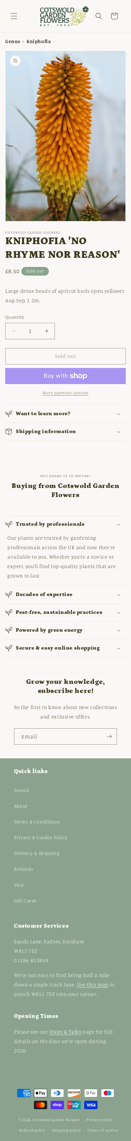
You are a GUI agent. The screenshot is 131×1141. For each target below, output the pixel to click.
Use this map (93, 984)
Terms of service (102, 1130)
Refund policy (32, 1130)
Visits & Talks (65, 1031)
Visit (19, 885)
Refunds (23, 869)
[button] (14, 16)
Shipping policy (66, 1130)
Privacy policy (99, 1119)
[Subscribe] (109, 736)
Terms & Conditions (37, 821)
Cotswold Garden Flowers (56, 1119)
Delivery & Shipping (36, 853)
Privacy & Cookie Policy (41, 837)
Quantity (14, 317)
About (21, 806)
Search (22, 790)
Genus (13, 41)
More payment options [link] (65, 392)
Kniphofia (39, 41)
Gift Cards (25, 900)
